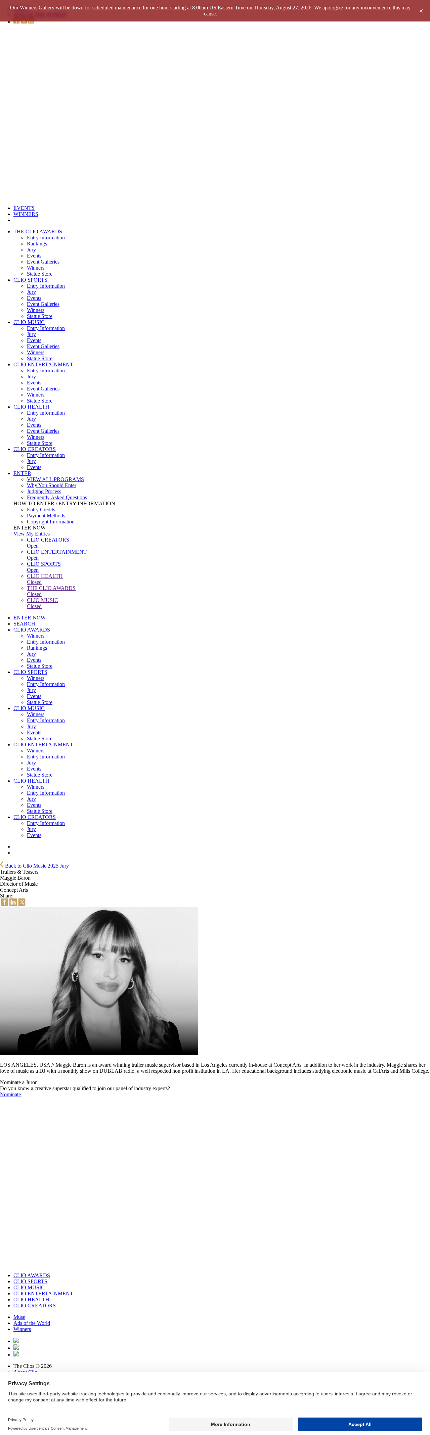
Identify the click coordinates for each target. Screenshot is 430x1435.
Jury (31, 249)
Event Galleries (43, 262)
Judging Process (44, 491)
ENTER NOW (29, 617)
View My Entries (31, 534)
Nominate (10, 1094)
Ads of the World (31, 1323)
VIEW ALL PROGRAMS (55, 479)
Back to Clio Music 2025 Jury (37, 866)
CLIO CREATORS (34, 449)
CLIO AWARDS (31, 630)
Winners (35, 268)
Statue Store (39, 274)
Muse (19, 1317)
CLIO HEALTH (31, 407)
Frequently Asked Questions (57, 497)
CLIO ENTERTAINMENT (43, 364)
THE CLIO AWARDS (37, 231)
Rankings (37, 243)
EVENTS (24, 208)
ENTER (22, 473)
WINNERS (25, 214)
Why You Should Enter (51, 485)
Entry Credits (41, 509)
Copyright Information (51, 521)
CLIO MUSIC (29, 322)
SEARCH (24, 624)
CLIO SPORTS (30, 280)
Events (34, 256)
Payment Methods (46, 515)
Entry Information (46, 237)
